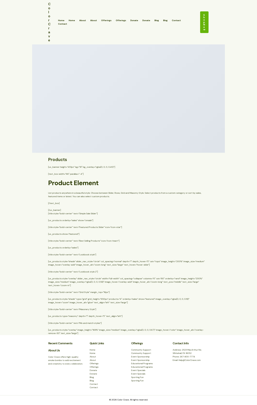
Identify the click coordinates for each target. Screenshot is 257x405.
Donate (134, 20)
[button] (204, 22)
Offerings (106, 20)
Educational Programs (142, 363)
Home (61, 20)
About (82, 20)
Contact (176, 20)
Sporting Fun (137, 377)
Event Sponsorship (140, 356)
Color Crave (49, 22)
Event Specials (138, 370)
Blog (156, 20)
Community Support (141, 349)
